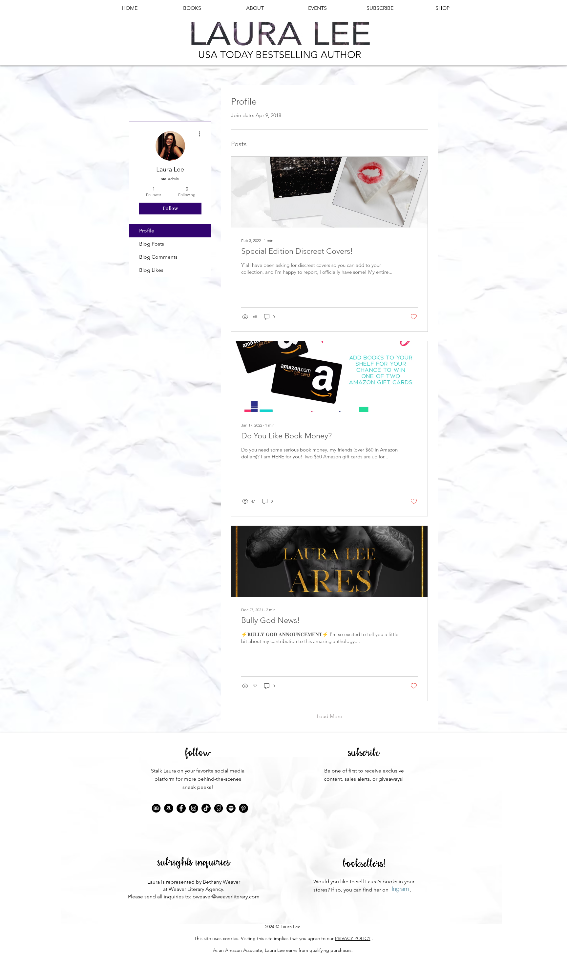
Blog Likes (151, 270)
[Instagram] (193, 808)
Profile (146, 231)
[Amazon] (168, 808)
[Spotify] (231, 808)
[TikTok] (206, 808)
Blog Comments (158, 257)
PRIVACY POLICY (352, 938)
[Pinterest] (243, 808)
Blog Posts (151, 244)
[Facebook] (181, 808)
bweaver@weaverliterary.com (226, 896)
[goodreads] (218, 808)
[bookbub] (156, 808)
